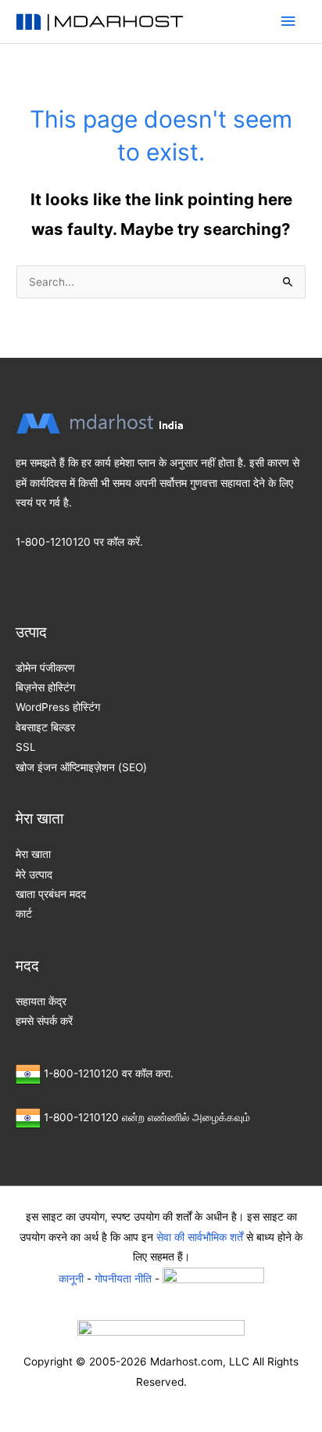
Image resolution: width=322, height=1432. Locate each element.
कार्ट (24, 913)
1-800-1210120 (53, 542)
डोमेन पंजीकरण (45, 668)
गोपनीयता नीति (123, 1277)
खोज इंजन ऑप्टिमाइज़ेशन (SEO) (81, 767)
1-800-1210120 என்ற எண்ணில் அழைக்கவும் (147, 1117)
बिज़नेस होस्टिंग (45, 687)
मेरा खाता (33, 854)
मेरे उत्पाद (34, 874)
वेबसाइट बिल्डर (45, 727)
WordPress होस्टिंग (58, 707)
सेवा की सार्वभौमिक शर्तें (199, 1237)
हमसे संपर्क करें (44, 1021)
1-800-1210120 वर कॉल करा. (109, 1073)
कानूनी (71, 1277)
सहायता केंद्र (41, 1001)
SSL (26, 747)
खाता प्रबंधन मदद (51, 894)
